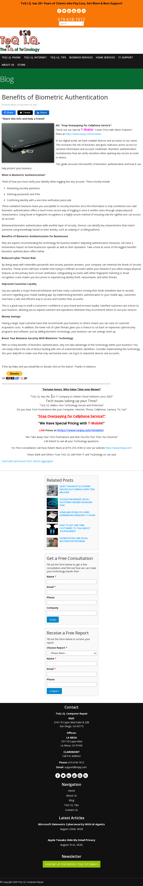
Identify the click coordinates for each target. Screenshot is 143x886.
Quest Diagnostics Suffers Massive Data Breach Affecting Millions (77, 489)
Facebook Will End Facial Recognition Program (74, 540)
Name (51, 576)
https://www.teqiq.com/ (119, 447)
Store (21, 64)
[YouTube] (74, 11)
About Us (8, 64)
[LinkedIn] (69, 11)
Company (52, 607)
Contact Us (71, 810)
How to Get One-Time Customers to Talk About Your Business (75, 528)
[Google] (78, 11)
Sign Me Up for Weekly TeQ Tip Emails (71, 864)
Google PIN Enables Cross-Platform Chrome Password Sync (76, 502)
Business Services (81, 57)
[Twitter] (64, 11)
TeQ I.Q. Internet (35, 57)
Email (51, 587)
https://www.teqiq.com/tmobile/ (83, 134)
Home (71, 790)
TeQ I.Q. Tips (58, 57)
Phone (51, 597)
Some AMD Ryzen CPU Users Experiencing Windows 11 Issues (77, 514)
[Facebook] (59, 11)
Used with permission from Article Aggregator (27, 461)
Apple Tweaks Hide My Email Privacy (71, 840)
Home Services (105, 57)
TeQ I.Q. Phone (11, 57)
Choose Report (57, 647)
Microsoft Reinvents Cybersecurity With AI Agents (71, 824)
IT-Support (125, 57)
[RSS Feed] (83, 11)
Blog (71, 800)
